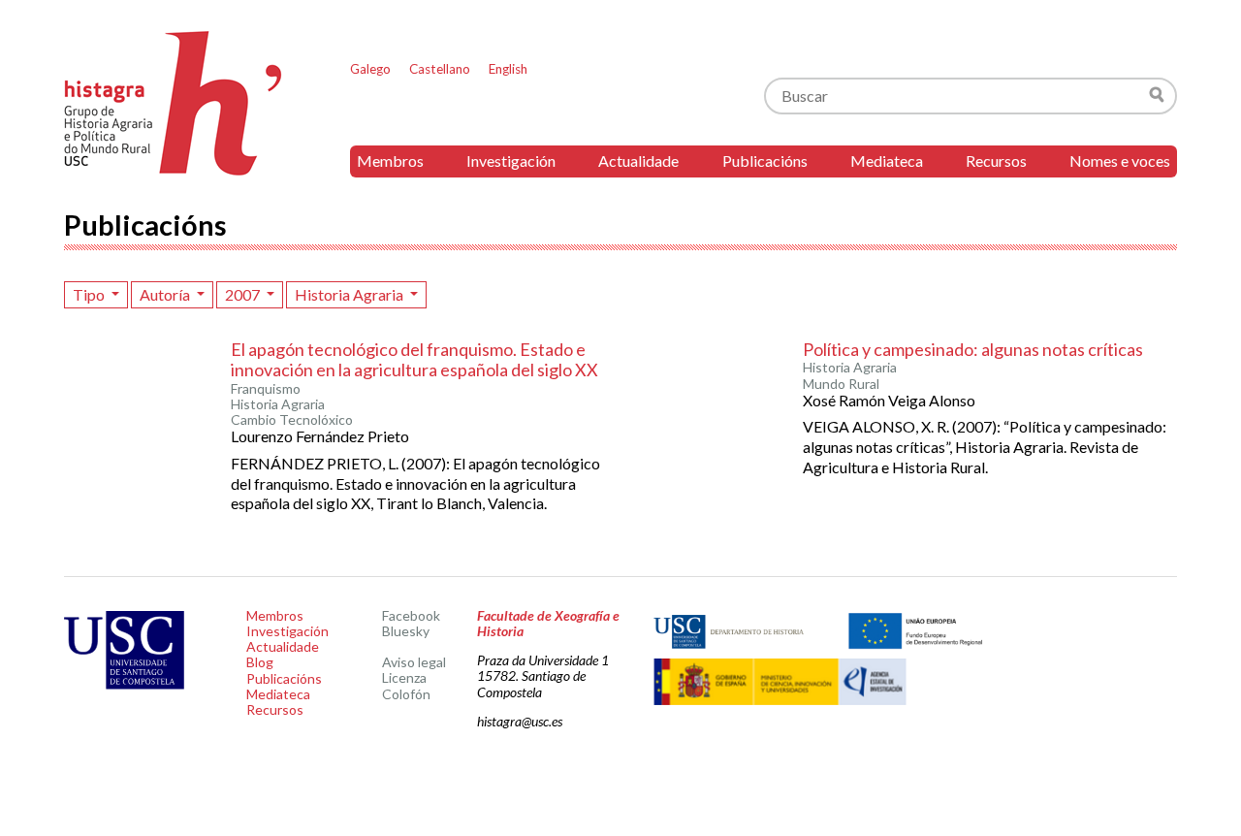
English (508, 69)
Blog (259, 662)
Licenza (404, 677)
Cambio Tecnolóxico (292, 420)
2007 (244, 294)
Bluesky (406, 631)
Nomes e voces (1119, 160)
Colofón (406, 694)
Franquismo (266, 389)
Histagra (173, 103)
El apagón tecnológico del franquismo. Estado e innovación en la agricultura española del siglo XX (414, 359)
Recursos (996, 160)
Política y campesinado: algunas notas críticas (973, 349)
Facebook (411, 615)
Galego (370, 69)
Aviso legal (414, 662)
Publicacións (765, 160)
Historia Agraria (350, 294)
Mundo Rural (841, 384)
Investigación (511, 160)
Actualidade (638, 160)
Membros (390, 160)
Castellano (439, 69)
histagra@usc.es (519, 721)
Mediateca (886, 160)
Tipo (90, 294)
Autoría (166, 294)
